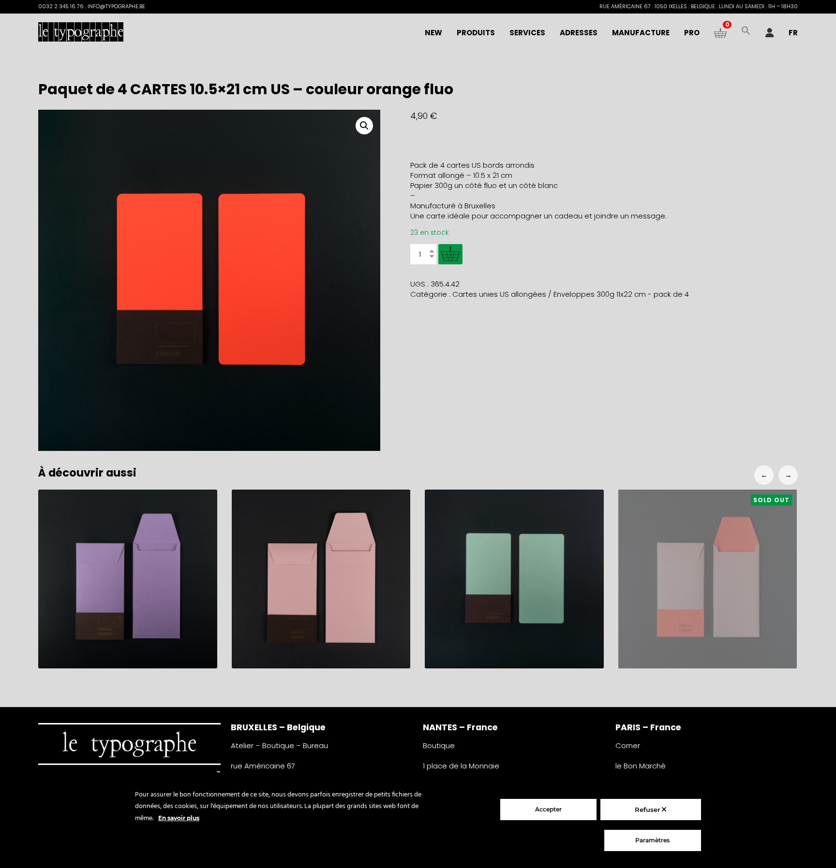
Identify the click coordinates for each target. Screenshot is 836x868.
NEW (433, 33)
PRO (692, 33)
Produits (476, 33)
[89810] (450, 254)
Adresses (578, 33)
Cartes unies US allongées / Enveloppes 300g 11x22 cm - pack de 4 (570, 294)
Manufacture (641, 33)
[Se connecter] (769, 33)
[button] (746, 33)
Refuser (648, 809)
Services (527, 33)
